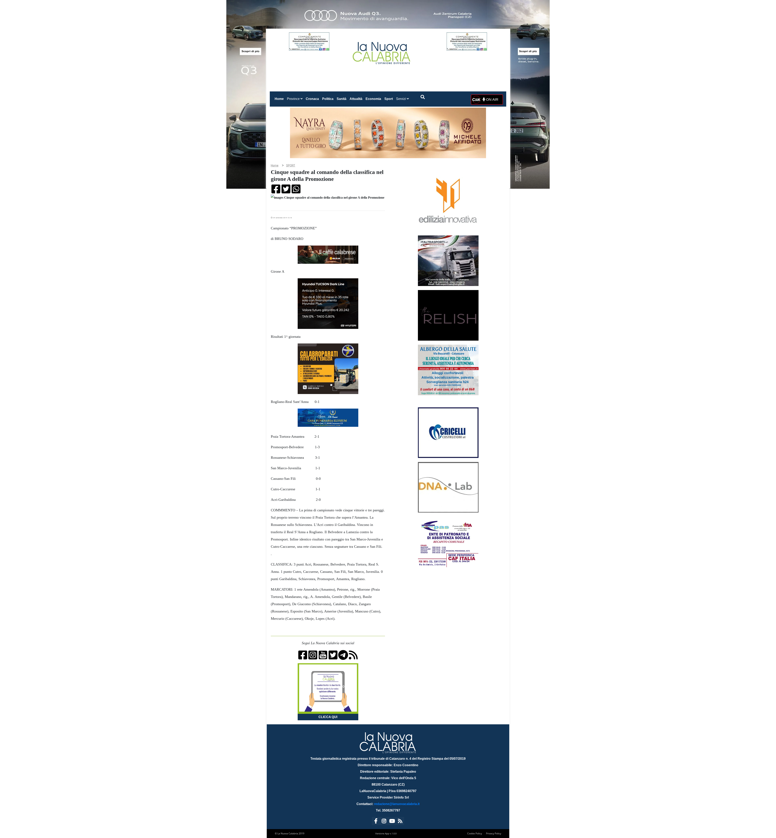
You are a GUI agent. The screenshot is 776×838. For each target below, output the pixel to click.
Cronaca (312, 99)
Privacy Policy (493, 833)
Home (280, 99)
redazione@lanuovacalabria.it (397, 804)
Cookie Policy (474, 833)
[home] (382, 51)
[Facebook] (376, 821)
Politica (327, 99)
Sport (388, 99)
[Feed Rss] (400, 821)
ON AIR (491, 99)
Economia (373, 99)
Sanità (341, 99)
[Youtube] (392, 821)
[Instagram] (384, 821)
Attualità (356, 99)
